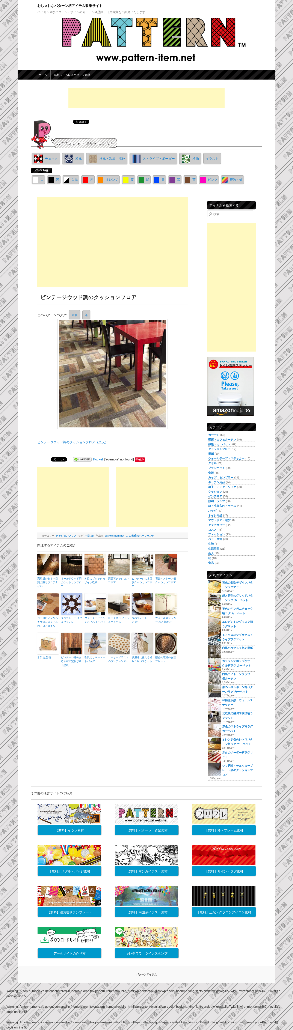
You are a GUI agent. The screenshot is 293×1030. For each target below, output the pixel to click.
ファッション (216, 534)
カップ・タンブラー (220, 477)
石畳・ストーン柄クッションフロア (165, 580)
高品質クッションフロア (118, 580)
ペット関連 (215, 539)
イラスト (212, 158)
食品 (211, 563)
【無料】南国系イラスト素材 (147, 912)
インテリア (215, 496)
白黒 (74, 179)
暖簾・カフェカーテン (222, 439)
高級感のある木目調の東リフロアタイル (47, 582)
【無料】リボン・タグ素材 (224, 871)
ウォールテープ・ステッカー (226, 458)
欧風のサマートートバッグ (95, 659)
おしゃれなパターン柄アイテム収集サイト (70, 5)
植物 (195, 158)
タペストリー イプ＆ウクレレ (71, 619)
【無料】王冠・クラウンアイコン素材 (223, 912)
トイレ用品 (215, 515)
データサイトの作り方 (69, 953)
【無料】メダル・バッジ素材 (69, 871)
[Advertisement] (146, 98)
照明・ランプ (216, 501)
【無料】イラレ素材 (69, 830)
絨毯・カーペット (219, 444)
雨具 (211, 553)
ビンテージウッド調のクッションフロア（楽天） (72, 442)
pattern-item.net (114, 535)
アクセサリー (216, 525)
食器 (211, 473)
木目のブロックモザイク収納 (95, 580)
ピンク (212, 179)
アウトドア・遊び (219, 520)
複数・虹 (236, 179)
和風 (78, 158)
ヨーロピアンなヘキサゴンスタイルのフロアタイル (47, 621)
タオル (212, 463)
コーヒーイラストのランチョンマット (118, 661)
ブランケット (216, 468)
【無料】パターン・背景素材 (147, 830)
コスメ (212, 529)
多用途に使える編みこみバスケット (142, 659)
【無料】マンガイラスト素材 (147, 871)
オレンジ (112, 179)
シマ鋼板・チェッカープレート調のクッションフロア (237, 769)
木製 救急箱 (44, 657)
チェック (51, 158)
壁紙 (211, 453)
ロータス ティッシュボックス (118, 619)
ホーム (43, 75)
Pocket (98, 459)
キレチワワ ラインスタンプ (147, 953)
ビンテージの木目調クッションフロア (142, 582)
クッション (215, 491)
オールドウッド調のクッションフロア (71, 582)
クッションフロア (66, 535)
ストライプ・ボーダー (159, 158)
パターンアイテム (146, 974)
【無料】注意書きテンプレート (69, 912)
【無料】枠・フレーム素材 (224, 830)
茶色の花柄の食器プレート (165, 659)
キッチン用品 (216, 482)
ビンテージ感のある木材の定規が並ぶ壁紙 (71, 661)
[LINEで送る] (82, 459)
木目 (74, 315)
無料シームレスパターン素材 (72, 75)
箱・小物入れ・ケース (222, 506)
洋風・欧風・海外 (112, 158)
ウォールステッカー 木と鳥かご (165, 619)
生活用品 (213, 548)
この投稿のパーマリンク (140, 535)
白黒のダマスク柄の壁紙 (237, 648)
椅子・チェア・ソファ (222, 487)
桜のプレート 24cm (139, 619)
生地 (211, 543)
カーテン (213, 435)
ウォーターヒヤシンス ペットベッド (95, 619)
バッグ (212, 510)
